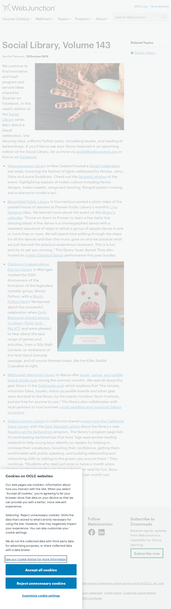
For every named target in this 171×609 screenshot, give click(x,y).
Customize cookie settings (41, 595)
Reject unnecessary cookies (41, 583)
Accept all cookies (41, 569)
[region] (41, 539)
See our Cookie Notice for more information (36, 559)
